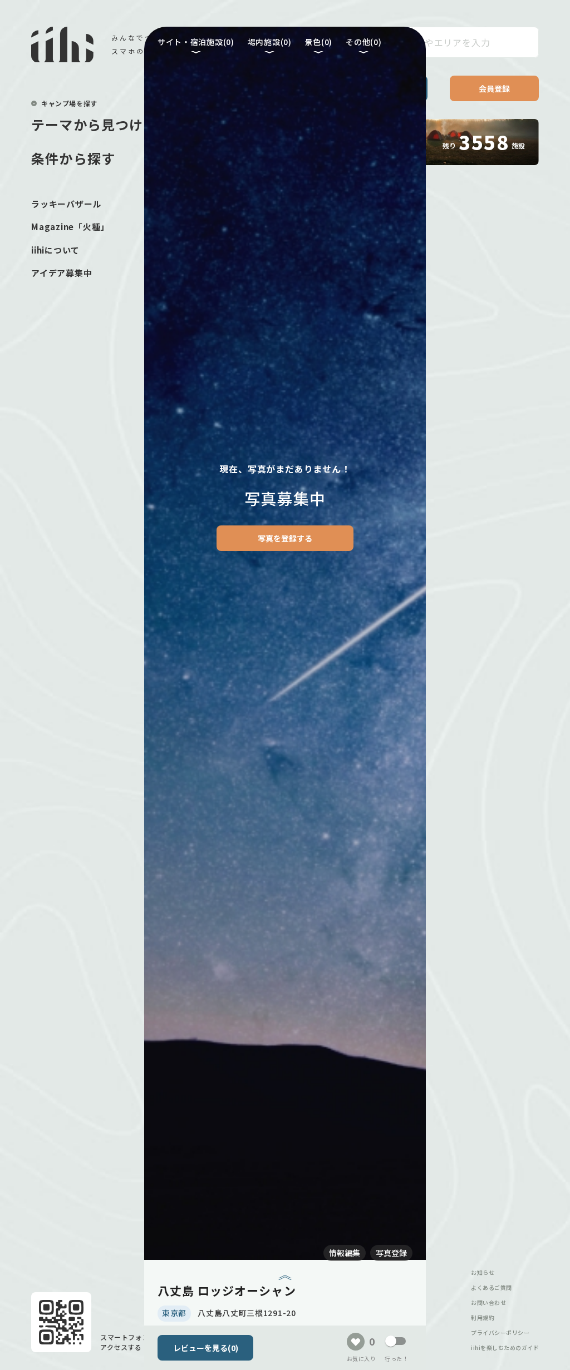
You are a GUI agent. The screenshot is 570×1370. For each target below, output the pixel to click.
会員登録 (494, 88)
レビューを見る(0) (205, 1347)
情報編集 (344, 1252)
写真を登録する (285, 538)
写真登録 (391, 1252)
